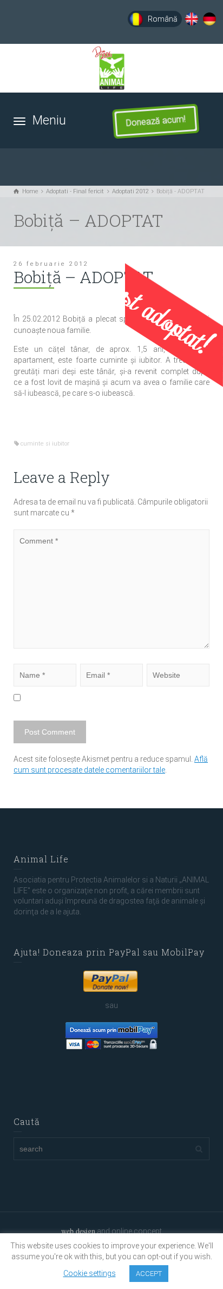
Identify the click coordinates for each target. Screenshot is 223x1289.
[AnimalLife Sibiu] (112, 68)
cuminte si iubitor (45, 443)
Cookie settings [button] (89, 1273)
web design (78, 1231)
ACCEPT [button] (149, 1274)
